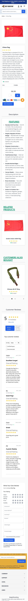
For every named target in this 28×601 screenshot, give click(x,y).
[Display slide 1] (11, 298)
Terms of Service (13, 567)
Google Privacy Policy (10, 545)
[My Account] (18, 6)
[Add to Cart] (17, 95)
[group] (6, 50)
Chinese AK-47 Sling (13, 289)
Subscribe (21, 561)
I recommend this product (13, 536)
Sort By (7, 342)
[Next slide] (23, 298)
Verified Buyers (11, 346)
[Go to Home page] (8, 6)
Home (3, 16)
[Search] (23, 11)
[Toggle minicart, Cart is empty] (21, 6)
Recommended (11, 349)
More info (11, 322)
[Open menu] (24, 6)
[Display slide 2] (15, 298)
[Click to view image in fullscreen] (13, 31)
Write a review (9, 328)
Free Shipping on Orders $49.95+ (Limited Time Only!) (13, 2)
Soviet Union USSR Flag (13, 238)
